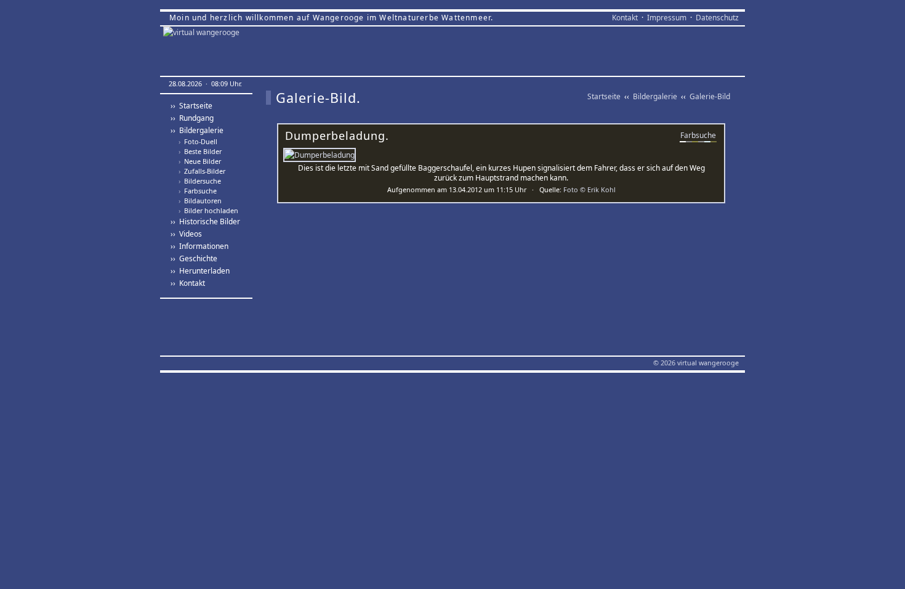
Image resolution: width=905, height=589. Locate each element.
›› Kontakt (188, 283)
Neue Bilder (200, 161)
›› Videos (186, 234)
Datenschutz (717, 17)
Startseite (604, 96)
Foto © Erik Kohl (589, 189)
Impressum (666, 17)
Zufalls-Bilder (202, 171)
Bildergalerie (655, 96)
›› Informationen (199, 246)
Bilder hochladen (208, 210)
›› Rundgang (192, 118)
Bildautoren (200, 201)
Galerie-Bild (710, 96)
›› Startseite (191, 105)
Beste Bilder (200, 151)
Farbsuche (198, 191)
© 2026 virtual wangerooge (696, 362)
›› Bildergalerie (197, 130)
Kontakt (625, 17)
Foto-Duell (198, 141)
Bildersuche (200, 181)
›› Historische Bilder (205, 221)
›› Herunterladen (200, 271)
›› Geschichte (194, 258)
